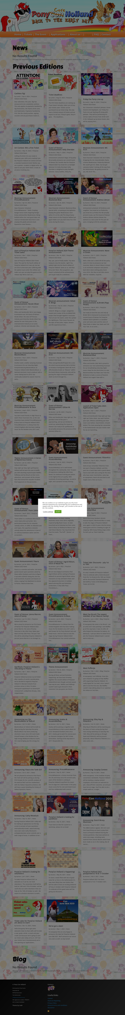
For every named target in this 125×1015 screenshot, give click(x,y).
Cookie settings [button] (48, 512)
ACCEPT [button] (58, 511)
